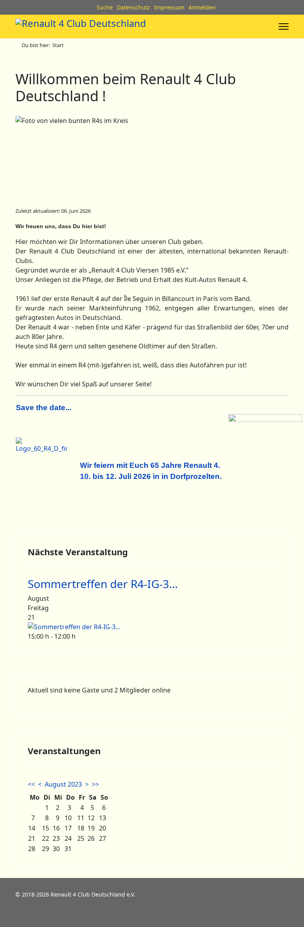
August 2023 (63, 784)
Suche (105, 7)
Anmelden (202, 7)
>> (95, 784)
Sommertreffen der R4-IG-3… (103, 583)
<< (31, 784)
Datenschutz (133, 7)
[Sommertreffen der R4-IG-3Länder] (152, 627)
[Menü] (284, 26)
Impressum (169, 7)
